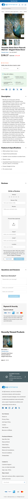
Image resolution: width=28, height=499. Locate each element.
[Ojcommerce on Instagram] (9, 407)
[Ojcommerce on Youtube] (6, 407)
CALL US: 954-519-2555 (8, 467)
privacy (19, 255)
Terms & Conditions (7, 452)
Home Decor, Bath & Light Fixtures (12, 11)
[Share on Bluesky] (21, 89)
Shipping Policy (6, 447)
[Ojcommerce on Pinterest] (16, 407)
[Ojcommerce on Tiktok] (12, 407)
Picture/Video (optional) (14, 218)
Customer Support (6, 464)
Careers (4, 424)
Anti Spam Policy (6, 422)
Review (14, 206)
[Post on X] (17, 89)
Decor (21, 11)
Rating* (14, 194)
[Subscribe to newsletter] (24, 482)
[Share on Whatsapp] (10, 89)
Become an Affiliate (7, 430)
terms (13, 255)
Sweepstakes (5, 455)
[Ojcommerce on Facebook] (3, 407)
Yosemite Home (4, 52)
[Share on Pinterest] (13, 89)
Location (14, 244)
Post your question (14, 296)
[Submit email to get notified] (17, 68)
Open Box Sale (6, 439)
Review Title (14, 200)
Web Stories (5, 427)
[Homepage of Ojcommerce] (9, 4)
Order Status (5, 444)
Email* (14, 238)
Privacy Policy (5, 419)
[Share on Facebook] (6, 89)
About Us (4, 416)
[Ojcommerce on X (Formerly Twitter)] (19, 407)
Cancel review (9, 259)
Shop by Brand (6, 442)
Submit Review (19, 259)
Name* (14, 231)
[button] (9, 197)
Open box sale (14, 1)
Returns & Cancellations (8, 450)
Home (3, 11)
